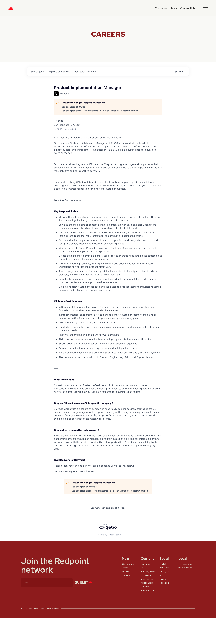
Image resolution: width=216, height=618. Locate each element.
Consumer (146, 575)
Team (174, 8)
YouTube (164, 567)
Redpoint (10, 9)
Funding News (148, 571)
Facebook (165, 582)
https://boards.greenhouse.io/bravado (75, 471)
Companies (161, 8)
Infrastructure (148, 579)
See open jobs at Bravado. (74, 106)
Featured (145, 563)
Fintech (145, 586)
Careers (126, 575)
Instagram (165, 571)
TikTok (163, 563)
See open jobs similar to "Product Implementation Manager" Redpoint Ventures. (100, 110)
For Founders (147, 590)
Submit (81, 583)
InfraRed (126, 571)
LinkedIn (164, 579)
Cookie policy (115, 535)
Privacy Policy (185, 567)
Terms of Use (185, 563)
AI (142, 567)
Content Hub (187, 8)
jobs (37, 71)
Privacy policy (101, 535)
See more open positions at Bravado (108, 508)
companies (59, 71)
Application (147, 582)
